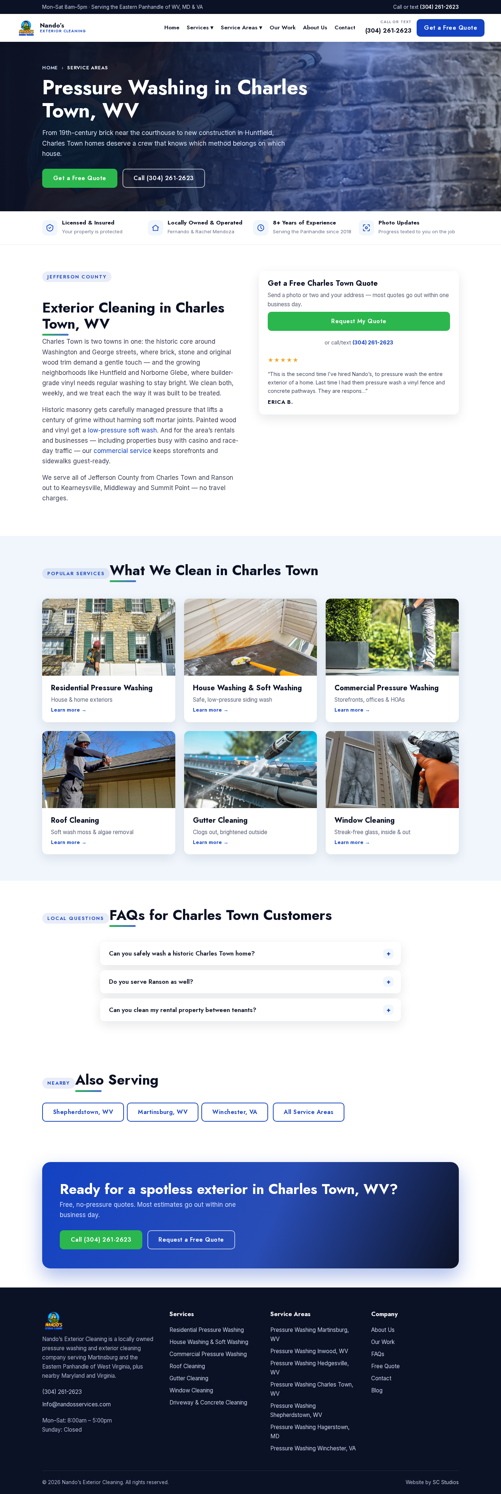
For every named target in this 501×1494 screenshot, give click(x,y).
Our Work (283, 27)
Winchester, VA (234, 1112)
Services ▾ (200, 27)
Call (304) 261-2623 (164, 178)
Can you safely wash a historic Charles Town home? (182, 953)
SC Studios (446, 1482)
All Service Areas (308, 1112)
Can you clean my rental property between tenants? (182, 1009)
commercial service (122, 450)
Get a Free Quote (450, 27)
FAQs (377, 1354)
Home (171, 27)
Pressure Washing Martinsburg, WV (309, 1334)
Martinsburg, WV (162, 1112)
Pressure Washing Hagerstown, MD (310, 1432)
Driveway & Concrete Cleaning (208, 1402)
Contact (344, 27)
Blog (377, 1390)
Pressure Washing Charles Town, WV (311, 1389)
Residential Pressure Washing (206, 1329)
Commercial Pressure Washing (208, 1354)
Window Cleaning (191, 1390)
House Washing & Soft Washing (208, 1341)
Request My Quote (359, 321)
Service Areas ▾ (241, 27)
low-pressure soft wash (122, 430)
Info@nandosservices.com (76, 1404)
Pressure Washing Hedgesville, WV (309, 1368)
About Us (315, 27)
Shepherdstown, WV (83, 1112)
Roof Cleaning (187, 1366)
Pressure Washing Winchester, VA (313, 1448)
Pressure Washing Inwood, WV (309, 1351)
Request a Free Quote (191, 1239)
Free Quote (385, 1366)
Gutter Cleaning (188, 1378)
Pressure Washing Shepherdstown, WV (296, 1410)
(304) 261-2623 (439, 7)
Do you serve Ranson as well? (151, 981)
